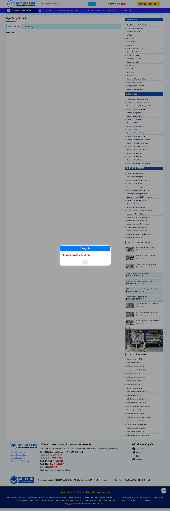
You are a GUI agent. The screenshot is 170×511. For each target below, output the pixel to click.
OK (85, 262)
